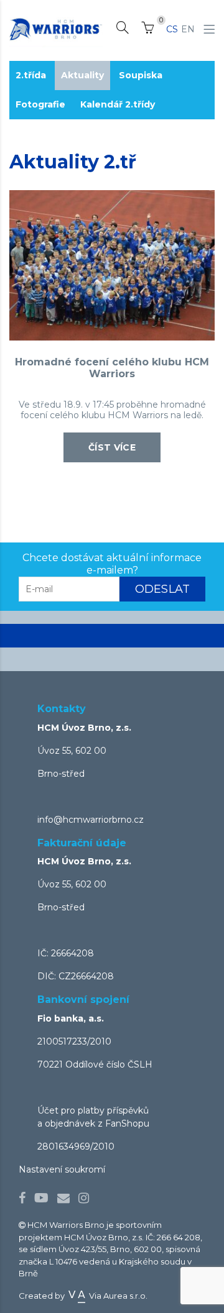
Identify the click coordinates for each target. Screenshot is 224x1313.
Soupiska (140, 75)
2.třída (31, 75)
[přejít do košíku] (147, 30)
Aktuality (82, 75)
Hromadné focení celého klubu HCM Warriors (112, 368)
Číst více (112, 447)
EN (188, 29)
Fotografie (40, 104)
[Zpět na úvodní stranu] (56, 29)
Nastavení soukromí (62, 1169)
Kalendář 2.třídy (117, 104)
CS (172, 29)
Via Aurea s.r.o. (117, 1296)
